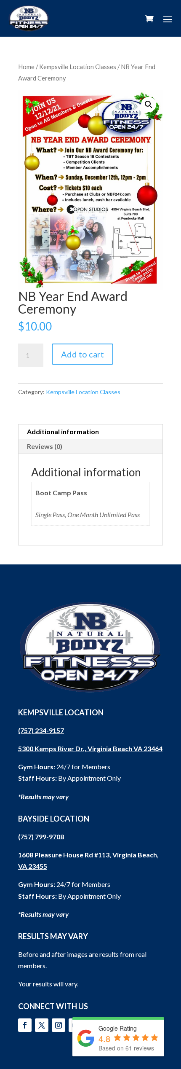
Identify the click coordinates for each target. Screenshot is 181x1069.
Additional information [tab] (63, 431)
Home (26, 66)
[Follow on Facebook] (25, 1025)
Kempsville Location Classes (77, 66)
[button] (148, 104)
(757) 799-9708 (41, 837)
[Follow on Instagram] (58, 1025)
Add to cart (82, 354)
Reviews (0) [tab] (44, 446)
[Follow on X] (41, 1025)
